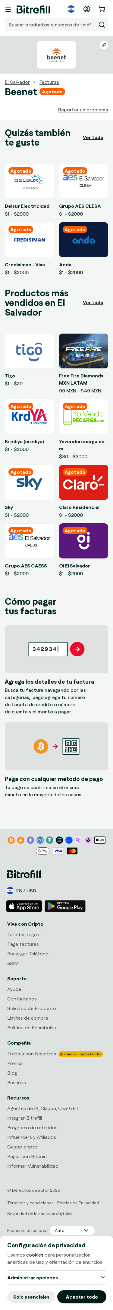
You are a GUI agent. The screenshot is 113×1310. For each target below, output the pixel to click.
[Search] (102, 24)
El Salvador (17, 82)
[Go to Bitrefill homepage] (33, 9)
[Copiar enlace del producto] (104, 45)
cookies (34, 1255)
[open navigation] (8, 10)
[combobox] (51, 25)
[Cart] (102, 9)
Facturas (49, 82)
